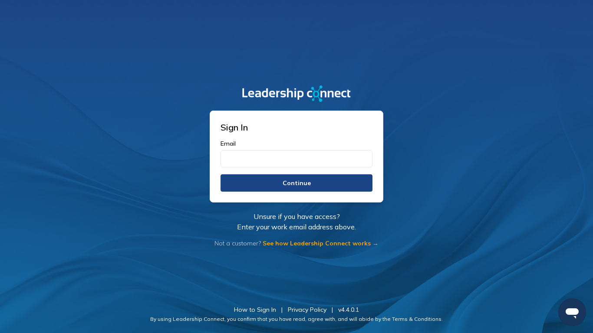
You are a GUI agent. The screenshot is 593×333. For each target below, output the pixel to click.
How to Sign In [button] (255, 309)
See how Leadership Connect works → (321, 243)
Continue (297, 183)
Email (228, 143)
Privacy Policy (307, 309)
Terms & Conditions (416, 319)
